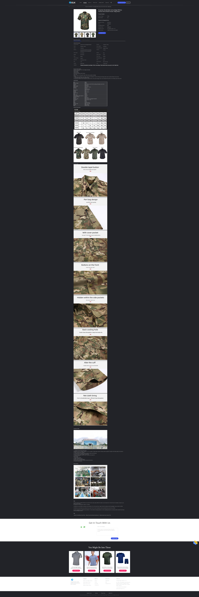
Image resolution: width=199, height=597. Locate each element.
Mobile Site (110, 593)
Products (85, 2)
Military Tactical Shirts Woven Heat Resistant (92, 515)
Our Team (96, 583)
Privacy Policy (103, 593)
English (128, 2)
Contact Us (107, 2)
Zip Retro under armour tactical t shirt (105, 515)
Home (81, 2)
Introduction (97, 585)
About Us (89, 2)
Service (96, 582)
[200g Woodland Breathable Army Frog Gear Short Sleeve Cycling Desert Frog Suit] (123, 558)
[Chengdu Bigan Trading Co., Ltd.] (82, 527)
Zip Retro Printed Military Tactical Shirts (79, 515)
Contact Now (102, 32)
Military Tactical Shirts (86, 583)
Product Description (86, 40)
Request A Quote (121, 2)
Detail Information (77, 40)
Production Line (108, 583)
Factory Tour (95, 2)
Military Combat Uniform (87, 585)
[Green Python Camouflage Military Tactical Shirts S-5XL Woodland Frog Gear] (107, 558)
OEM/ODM (107, 580)
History (96, 580)
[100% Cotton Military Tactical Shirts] (91, 558)
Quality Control (101, 2)
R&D (106, 582)
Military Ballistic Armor (86, 582)
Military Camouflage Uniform (87, 580)
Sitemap (96, 593)
